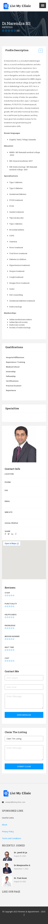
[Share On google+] (16, 533)
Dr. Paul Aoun (20, 878)
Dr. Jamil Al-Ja (20, 852)
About (4, 824)
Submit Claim (24, 766)
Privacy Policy (8, 831)
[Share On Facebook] (5, 533)
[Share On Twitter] (9, 533)
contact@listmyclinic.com (15, 802)
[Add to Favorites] (41, 50)
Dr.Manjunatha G (22, 865)
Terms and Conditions (11, 838)
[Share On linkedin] (12, 533)
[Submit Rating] (5, 595)
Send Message (24, 715)
